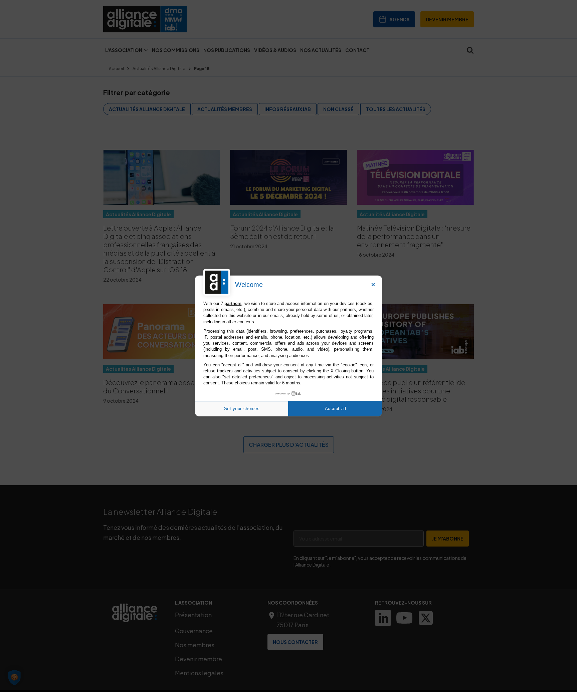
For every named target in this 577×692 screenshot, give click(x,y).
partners (232, 303)
